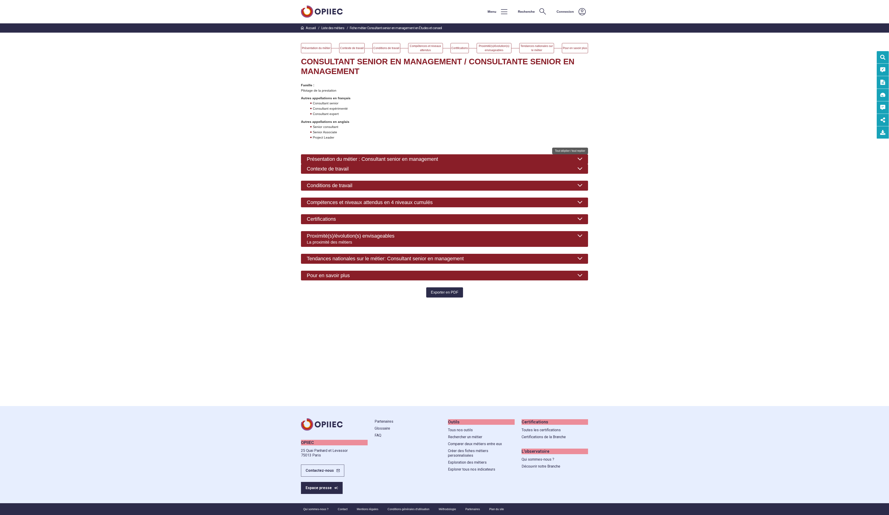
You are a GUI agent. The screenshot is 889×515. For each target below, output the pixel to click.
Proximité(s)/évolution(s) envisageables (350, 239)
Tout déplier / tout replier (570, 150)
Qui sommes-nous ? (538, 459)
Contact (342, 509)
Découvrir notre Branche (541, 466)
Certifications (321, 219)
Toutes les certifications (541, 430)
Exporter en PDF (444, 292)
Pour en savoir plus (328, 275)
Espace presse (319, 488)
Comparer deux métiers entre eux (475, 444)
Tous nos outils (460, 430)
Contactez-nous (320, 470)
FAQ (378, 435)
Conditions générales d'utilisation (408, 509)
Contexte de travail (328, 169)
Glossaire (382, 428)
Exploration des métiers (467, 462)
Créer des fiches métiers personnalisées (468, 453)
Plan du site (496, 509)
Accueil (310, 28)
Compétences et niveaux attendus (370, 202)
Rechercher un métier (465, 437)
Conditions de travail (329, 185)
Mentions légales (367, 509)
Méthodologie (447, 509)
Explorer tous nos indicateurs (471, 469)
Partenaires (384, 421)
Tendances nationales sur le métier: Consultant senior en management (385, 258)
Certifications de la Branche (544, 437)
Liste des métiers (333, 28)
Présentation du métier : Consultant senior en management (372, 159)
